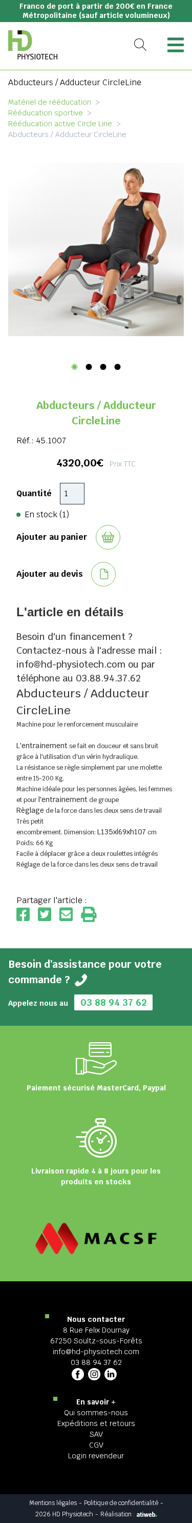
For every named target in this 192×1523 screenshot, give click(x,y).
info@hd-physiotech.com (96, 1351)
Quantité (34, 493)
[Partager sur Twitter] (48, 915)
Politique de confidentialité (121, 1503)
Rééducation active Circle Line (60, 123)
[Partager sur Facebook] (27, 915)
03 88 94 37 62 (113, 1002)
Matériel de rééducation (49, 102)
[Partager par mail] (70, 915)
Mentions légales (53, 1503)
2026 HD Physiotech (64, 1514)
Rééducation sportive (45, 113)
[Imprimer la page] (88, 915)
